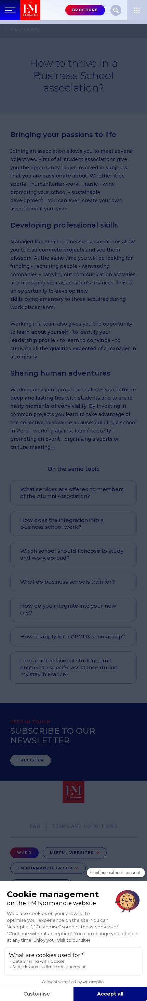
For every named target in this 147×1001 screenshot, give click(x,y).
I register (30, 760)
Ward (24, 853)
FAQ (35, 826)
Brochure (85, 10)
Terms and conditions (84, 826)
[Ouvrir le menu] (137, 10)
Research (115, 10)
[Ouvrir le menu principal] (10, 10)
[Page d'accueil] (30, 10)
